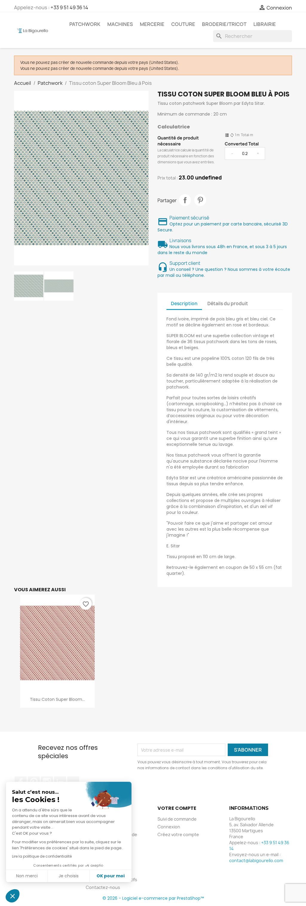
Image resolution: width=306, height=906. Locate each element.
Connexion (168, 827)
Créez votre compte (178, 834)
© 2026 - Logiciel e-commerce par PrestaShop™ (153, 898)
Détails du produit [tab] (227, 303)
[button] (12, 896)
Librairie (264, 24)
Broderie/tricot (224, 24)
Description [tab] (184, 303)
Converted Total (242, 144)
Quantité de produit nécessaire (178, 141)
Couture (183, 24)
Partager (185, 200)
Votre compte (176, 808)
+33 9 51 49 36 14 (69, 7)
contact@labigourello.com (256, 860)
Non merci (27, 876)
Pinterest (200, 200)
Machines (120, 24)
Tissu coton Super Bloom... (57, 699)
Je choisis (69, 876)
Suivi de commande (177, 819)
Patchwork (84, 24)
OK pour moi (111, 876)
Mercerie (152, 24)
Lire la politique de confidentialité (42, 856)
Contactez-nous (103, 887)
